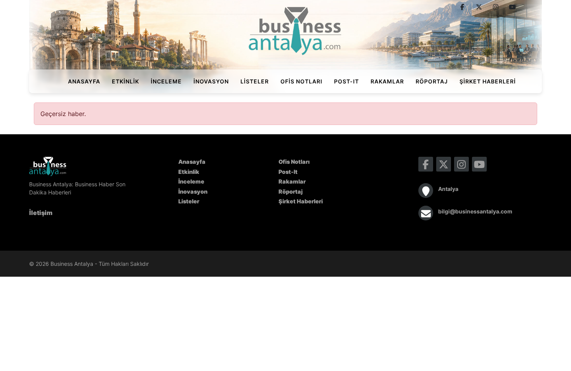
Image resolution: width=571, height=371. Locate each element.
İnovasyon (211, 81)
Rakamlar (387, 81)
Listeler (254, 81)
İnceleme (166, 81)
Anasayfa (84, 81)
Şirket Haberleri (488, 81)
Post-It (346, 81)
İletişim (40, 213)
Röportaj (432, 81)
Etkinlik (125, 81)
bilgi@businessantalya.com (475, 211)
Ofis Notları (301, 81)
